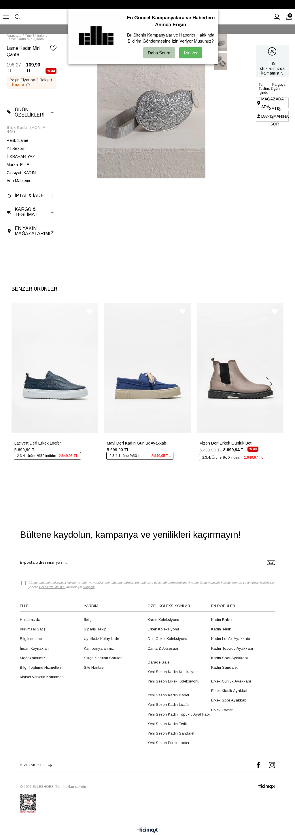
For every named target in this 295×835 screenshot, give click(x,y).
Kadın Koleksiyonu (163, 619)
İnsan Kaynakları (34, 648)
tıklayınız (88, 587)
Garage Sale (158, 662)
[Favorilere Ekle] (53, 49)
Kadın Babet (221, 619)
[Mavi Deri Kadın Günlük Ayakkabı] (147, 368)
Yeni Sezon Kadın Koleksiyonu (174, 672)
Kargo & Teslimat (26, 212)
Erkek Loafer (221, 710)
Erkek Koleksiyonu (163, 629)
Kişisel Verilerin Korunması (42, 677)
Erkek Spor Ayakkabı (229, 700)
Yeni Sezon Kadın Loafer (169, 704)
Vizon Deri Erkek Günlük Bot (225, 443)
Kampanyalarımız (99, 648)
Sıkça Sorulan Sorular (103, 658)
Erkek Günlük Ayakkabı (231, 681)
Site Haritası (94, 667)
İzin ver (191, 52)
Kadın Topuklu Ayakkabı (232, 648)
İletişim (90, 619)
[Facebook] (258, 765)
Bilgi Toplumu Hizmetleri (40, 667)
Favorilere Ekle (89, 311)
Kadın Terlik (221, 629)
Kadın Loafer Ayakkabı (230, 638)
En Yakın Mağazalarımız (34, 231)
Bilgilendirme (31, 638)
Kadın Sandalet (224, 667)
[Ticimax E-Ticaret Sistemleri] (147, 831)
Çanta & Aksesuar (163, 648)
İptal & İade (29, 195)
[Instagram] (272, 765)
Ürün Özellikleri (29, 112)
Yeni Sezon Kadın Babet (168, 695)
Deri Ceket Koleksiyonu (167, 638)
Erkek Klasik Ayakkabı (230, 691)
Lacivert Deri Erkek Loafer (37, 443)
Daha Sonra (159, 52)
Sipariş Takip (95, 629)
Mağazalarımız (32, 658)
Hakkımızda (30, 619)
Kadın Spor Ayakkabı (229, 658)
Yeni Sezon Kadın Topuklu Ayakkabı (179, 714)
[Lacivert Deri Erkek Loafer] (55, 368)
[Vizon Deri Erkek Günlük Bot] (240, 368)
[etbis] (28, 803)
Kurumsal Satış (33, 629)
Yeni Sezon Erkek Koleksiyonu (173, 681)
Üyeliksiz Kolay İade (101, 638)
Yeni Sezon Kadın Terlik (168, 724)
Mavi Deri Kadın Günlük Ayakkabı (137, 443)
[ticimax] (266, 786)
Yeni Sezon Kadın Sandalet (171, 733)
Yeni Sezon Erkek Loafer (168, 743)
